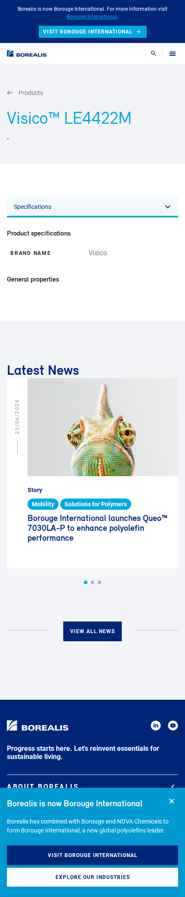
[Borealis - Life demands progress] (26, 53)
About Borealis (43, 787)
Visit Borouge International (93, 855)
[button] (85, 582)
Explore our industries (93, 877)
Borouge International (92, 17)
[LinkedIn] (156, 727)
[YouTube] (173, 727)
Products (30, 92)
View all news (92, 631)
